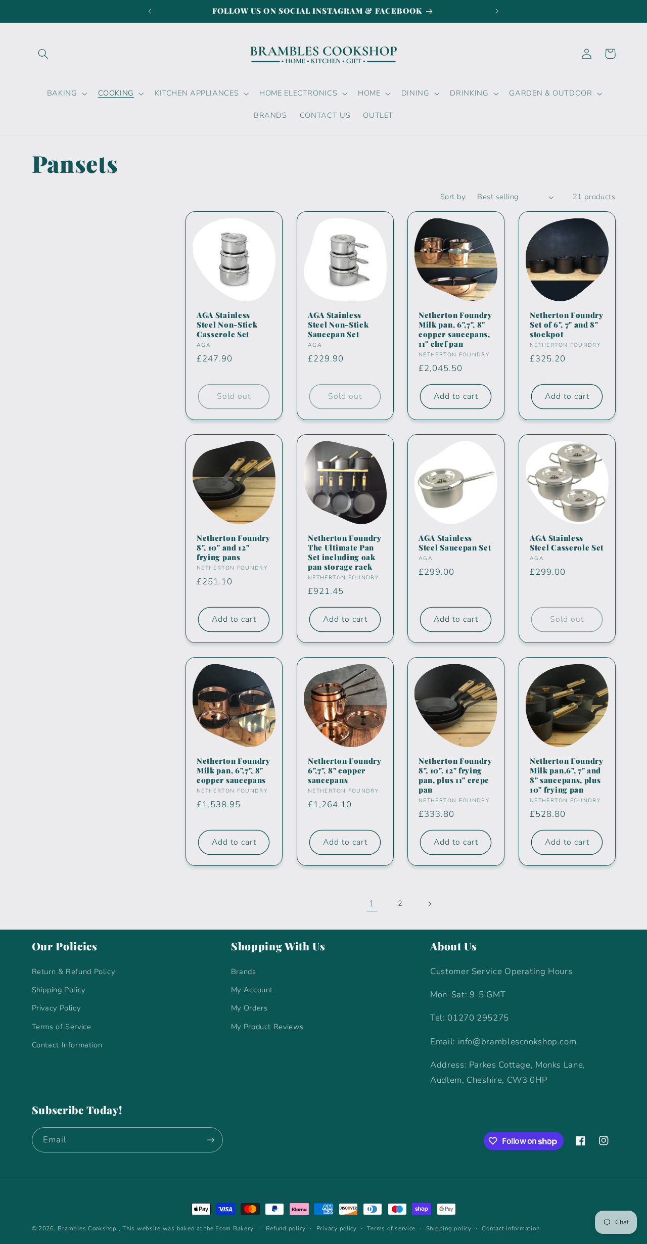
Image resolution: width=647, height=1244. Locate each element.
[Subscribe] (210, 1139)
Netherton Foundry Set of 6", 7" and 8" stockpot (567, 324)
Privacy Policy (56, 1008)
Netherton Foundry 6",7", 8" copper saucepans (345, 770)
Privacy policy (336, 1228)
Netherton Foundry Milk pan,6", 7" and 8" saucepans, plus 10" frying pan (567, 775)
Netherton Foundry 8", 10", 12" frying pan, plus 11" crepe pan (455, 775)
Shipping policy (449, 1228)
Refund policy (286, 1228)
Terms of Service (61, 1027)
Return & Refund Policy (73, 971)
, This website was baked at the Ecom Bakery (186, 1228)
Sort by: (453, 197)
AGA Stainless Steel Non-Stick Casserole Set (227, 324)
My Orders (249, 1008)
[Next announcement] (497, 11)
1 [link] (372, 903)
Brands (243, 971)
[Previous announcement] (150, 11)
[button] (43, 53)
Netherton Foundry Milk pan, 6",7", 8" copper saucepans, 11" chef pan (455, 329)
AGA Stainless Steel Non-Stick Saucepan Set (338, 324)
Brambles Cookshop (87, 1228)
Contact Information (67, 1045)
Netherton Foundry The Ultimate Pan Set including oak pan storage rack (345, 552)
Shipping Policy (58, 990)
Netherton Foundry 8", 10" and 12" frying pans (233, 547)
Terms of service (391, 1228)
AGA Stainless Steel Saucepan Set (455, 542)
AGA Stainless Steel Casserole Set (567, 542)
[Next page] (429, 903)
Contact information (510, 1228)
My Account (252, 990)
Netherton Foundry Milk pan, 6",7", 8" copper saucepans (233, 770)
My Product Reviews (267, 1027)
